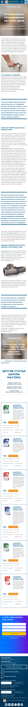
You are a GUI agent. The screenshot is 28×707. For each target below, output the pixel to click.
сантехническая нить (12, 232)
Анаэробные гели (5, 251)
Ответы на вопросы (10, 676)
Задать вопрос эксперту (12, 671)
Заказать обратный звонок (14, 667)
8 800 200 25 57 (6, 661)
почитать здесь (9, 326)
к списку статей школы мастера (14, 362)
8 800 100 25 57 (5, 658)
